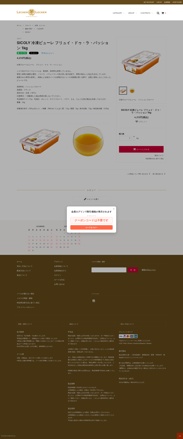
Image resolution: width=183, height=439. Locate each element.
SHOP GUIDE (177, 2)
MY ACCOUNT (149, 2)
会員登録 (167, 2)
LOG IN (159, 2)
